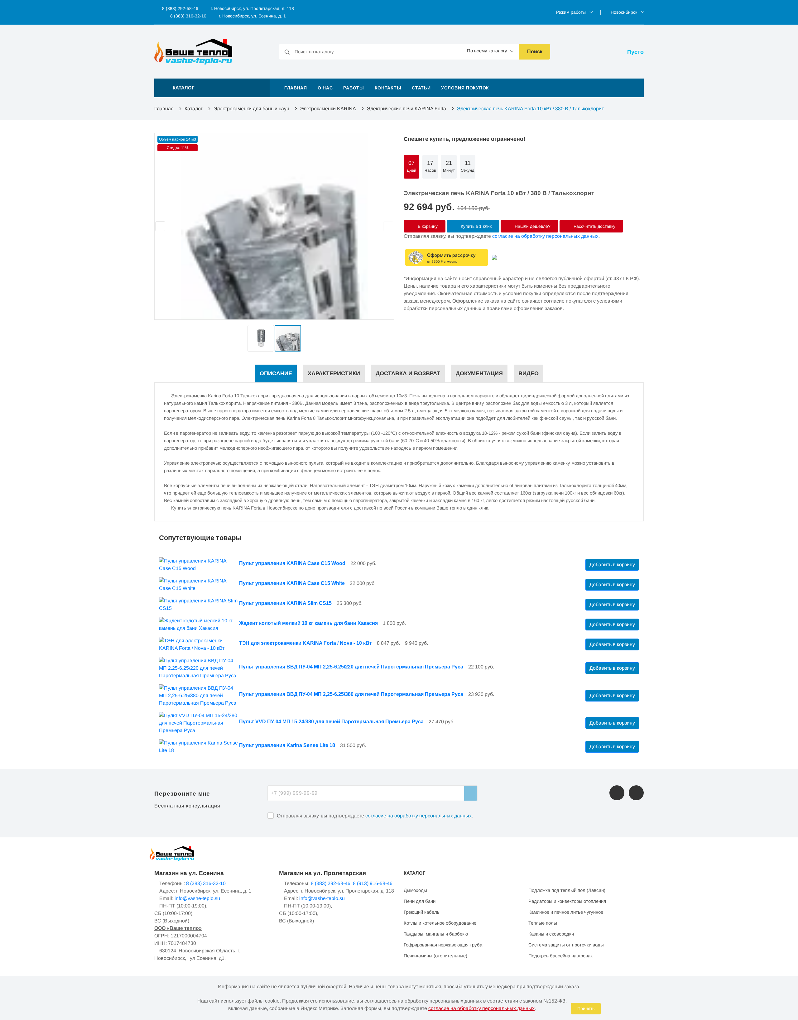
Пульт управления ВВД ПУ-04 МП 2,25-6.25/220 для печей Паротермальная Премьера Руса (351, 666)
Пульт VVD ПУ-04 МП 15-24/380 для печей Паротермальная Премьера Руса (331, 721)
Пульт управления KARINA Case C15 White (292, 583)
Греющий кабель (422, 912)
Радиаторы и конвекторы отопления (567, 901)
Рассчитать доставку (593, 226)
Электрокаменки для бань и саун (251, 108)
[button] (212, 88)
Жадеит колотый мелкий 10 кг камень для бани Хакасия (308, 623)
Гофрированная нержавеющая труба (443, 944)
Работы (353, 87)
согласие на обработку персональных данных (545, 236)
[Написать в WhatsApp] (636, 792)
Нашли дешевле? (531, 226)
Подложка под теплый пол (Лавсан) (566, 890)
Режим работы (571, 12)
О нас (325, 87)
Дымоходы (415, 890)
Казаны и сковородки (551, 933)
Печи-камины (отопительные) (435, 955)
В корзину (427, 226)
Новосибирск (623, 12)
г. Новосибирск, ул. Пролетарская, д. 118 (252, 8)
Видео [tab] (528, 373)
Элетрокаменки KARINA (328, 108)
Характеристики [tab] (334, 373)
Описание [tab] (276, 373)
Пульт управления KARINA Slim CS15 (285, 603)
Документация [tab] (479, 373)
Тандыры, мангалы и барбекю (436, 933)
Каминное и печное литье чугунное (565, 912)
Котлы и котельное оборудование (440, 923)
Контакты (388, 87)
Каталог (194, 108)
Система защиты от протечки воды (566, 944)
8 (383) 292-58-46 (179, 8)
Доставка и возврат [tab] (408, 373)
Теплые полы (542, 923)
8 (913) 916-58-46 (372, 883)
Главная (295, 87)
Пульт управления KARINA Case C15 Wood (292, 563)
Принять (585, 1008)
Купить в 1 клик (475, 226)
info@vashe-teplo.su (197, 898)
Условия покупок (465, 87)
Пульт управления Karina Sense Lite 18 (287, 745)
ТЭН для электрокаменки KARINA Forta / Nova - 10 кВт (305, 643)
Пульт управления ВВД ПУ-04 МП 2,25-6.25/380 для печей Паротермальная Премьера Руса (351, 694)
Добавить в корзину (612, 564)
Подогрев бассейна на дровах (560, 955)
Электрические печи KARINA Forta (406, 108)
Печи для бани (419, 901)
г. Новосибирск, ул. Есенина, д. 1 (252, 15)
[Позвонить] (616, 792)
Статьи (421, 87)
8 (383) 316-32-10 (187, 15)
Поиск (534, 51)
